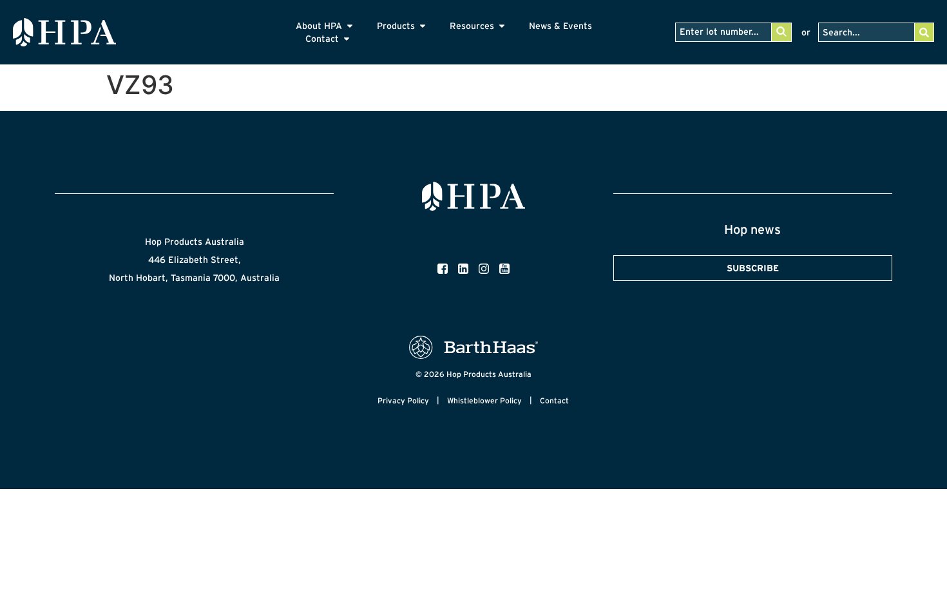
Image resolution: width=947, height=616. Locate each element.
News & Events (560, 26)
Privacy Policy (403, 400)
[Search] (923, 32)
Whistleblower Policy (484, 400)
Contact (554, 400)
